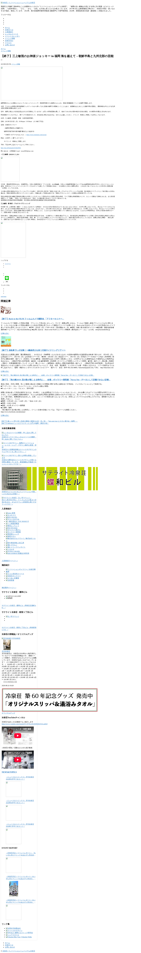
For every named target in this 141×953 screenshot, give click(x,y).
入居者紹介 (9, 32)
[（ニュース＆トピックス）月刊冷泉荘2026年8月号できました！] (13, 812)
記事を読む (5, 333)
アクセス (8, 43)
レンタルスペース (11, 34)
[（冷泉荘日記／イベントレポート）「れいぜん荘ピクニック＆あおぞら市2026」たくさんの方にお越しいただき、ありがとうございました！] (13, 865)
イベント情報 (10, 38)
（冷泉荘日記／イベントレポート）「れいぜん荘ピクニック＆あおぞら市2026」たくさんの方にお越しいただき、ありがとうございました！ (21, 854)
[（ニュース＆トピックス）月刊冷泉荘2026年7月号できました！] (13, 836)
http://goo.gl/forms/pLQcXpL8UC (11, 148)
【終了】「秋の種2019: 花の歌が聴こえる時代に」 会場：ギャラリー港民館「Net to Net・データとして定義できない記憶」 (56, 380)
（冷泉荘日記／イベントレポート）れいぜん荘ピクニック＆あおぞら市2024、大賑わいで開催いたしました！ (21, 901)
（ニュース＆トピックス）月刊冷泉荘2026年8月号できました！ (20, 802)
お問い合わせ (10, 45)
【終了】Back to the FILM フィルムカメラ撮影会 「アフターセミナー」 (32, 319)
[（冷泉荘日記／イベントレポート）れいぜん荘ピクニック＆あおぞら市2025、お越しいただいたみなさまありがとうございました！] (13, 888)
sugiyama (3, 296)
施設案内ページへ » (9, 587)
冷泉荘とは (9, 30)
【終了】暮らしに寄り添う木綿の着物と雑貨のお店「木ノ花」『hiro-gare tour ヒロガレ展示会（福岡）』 (39, 421)
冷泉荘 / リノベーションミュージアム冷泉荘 (18, 951)
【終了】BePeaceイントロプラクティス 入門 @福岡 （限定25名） (25, 423)
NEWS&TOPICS (9, 772)
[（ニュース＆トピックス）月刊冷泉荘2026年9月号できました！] (13, 789)
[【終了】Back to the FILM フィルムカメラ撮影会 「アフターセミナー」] (6, 314)
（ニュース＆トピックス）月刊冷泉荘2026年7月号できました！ (20, 825)
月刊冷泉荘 (16, 638)
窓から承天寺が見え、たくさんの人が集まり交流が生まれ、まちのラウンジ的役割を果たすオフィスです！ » (19, 502)
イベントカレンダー (12, 36)
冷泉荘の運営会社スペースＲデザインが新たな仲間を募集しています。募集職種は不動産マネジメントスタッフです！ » (19, 462)
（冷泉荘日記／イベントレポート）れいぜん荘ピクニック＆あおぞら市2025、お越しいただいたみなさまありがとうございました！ (21, 878)
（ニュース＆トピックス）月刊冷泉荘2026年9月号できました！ (20, 778)
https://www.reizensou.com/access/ (36, 135)
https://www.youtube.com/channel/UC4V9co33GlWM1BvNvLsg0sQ (25, 724)
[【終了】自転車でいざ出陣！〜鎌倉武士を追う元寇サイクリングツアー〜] (6, 346)
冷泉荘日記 (9, 40)
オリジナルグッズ (8, 713)
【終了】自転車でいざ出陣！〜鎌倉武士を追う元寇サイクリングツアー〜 (33, 350)
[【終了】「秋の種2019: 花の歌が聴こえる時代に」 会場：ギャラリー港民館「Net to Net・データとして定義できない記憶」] (47, 375)
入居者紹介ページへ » (10, 561)
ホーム (7, 27)
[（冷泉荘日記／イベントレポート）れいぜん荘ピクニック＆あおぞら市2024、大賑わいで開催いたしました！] (13, 912)
